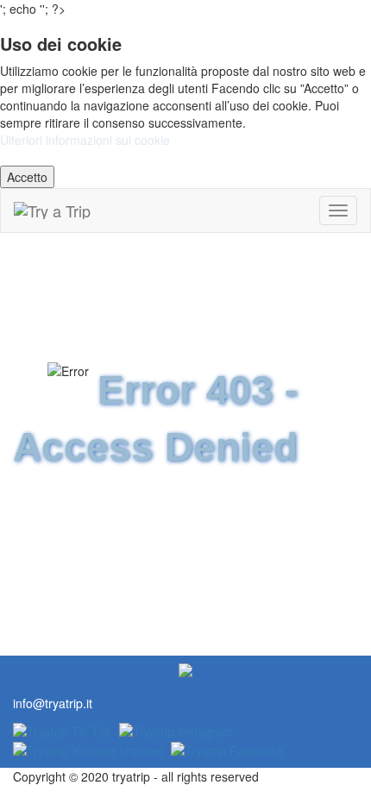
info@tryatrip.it (52, 703)
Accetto (27, 176)
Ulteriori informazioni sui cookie (85, 139)
